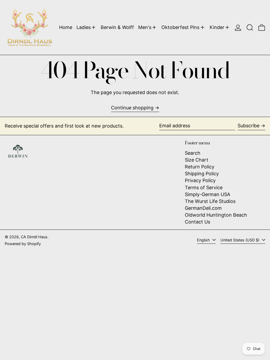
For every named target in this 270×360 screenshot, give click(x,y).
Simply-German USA (207, 194)
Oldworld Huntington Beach (216, 215)
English (204, 240)
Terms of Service (204, 187)
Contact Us (197, 222)
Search (192, 153)
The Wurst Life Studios (210, 201)
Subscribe (248, 125)
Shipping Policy (202, 173)
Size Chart (196, 160)
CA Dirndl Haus (34, 237)
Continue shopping (132, 107)
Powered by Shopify (23, 243)
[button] (249, 27)
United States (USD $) (240, 240)
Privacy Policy (200, 180)
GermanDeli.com (203, 208)
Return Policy (199, 166)
